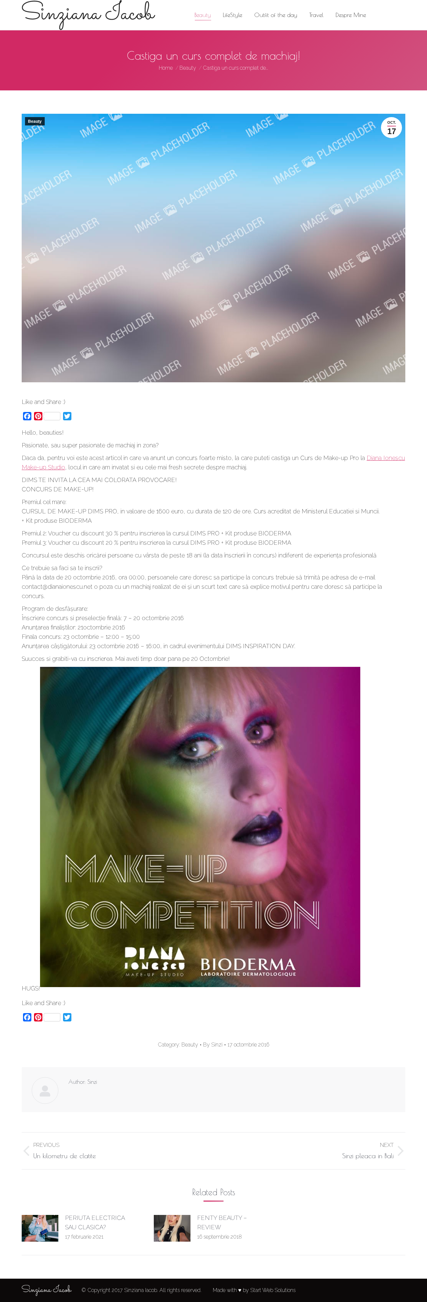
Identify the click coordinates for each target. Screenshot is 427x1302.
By (213, 1044)
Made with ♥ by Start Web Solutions (254, 1290)
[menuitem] (202, 15)
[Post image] (40, 1228)
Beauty (35, 121)
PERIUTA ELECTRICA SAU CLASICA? (95, 1222)
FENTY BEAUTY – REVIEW (222, 1222)
